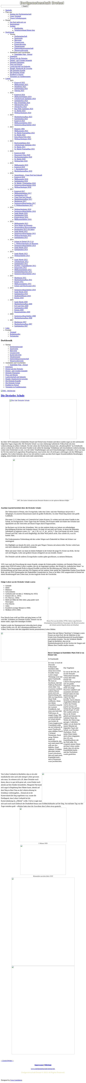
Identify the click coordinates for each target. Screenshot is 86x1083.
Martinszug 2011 (20, 278)
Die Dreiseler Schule (17, 72)
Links (7, 328)
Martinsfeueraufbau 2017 (23, 199)
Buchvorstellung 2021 (22, 143)
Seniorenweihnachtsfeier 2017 (25, 203)
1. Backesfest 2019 (21, 169)
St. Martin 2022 (19, 135)
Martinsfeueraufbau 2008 (23, 318)
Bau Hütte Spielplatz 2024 (23, 109)
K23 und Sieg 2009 (21, 306)
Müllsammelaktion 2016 (22, 219)
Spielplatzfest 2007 (21, 326)
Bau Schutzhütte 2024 (22, 103)
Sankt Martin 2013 (21, 254)
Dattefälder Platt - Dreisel (23, 54)
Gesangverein (19, 42)
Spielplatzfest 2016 (21, 215)
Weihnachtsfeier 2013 (22, 256)
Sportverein (18, 38)
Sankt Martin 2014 (21, 248)
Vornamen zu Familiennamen (20, 76)
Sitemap (47, 1065)
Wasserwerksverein (21, 50)
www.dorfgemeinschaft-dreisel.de (43, 1069)
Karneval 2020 (19, 153)
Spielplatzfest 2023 (21, 119)
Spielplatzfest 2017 (21, 195)
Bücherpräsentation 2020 (23, 157)
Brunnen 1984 (19, 129)
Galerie (8, 78)
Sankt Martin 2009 (21, 302)
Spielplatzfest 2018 (21, 181)
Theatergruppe (19, 46)
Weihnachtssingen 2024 (22, 113)
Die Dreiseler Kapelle (17, 70)
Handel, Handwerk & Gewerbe (21, 68)
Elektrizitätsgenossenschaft (23, 48)
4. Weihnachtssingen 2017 (23, 205)
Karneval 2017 (19, 191)
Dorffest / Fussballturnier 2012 (25, 266)
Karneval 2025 (19, 83)
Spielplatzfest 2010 (21, 294)
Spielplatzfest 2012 (21, 264)
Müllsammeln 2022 (21, 131)
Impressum (39, 1065)
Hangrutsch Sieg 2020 (22, 155)
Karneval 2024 (19, 95)
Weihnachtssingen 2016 (22, 209)
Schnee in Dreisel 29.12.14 (23, 241)
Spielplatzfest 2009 (21, 308)
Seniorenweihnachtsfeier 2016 (25, 211)
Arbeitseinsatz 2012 (21, 262)
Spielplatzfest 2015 (21, 237)
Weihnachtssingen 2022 (22, 139)
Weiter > (11, 1061)
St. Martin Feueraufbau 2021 (24, 149)
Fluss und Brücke (16, 64)
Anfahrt (12, 26)
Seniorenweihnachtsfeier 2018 (25, 185)
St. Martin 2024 (19, 111)
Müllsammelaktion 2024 (22, 97)
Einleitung (13, 56)
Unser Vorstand (15, 16)
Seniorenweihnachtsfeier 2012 (25, 274)
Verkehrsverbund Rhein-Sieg (24, 30)
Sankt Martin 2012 (21, 260)
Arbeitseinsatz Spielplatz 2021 (25, 145)
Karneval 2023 (19, 121)
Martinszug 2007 (20, 322)
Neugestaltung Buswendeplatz (25, 227)
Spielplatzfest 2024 (21, 101)
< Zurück (4, 1061)
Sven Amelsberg (16, 1080)
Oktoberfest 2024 (20, 107)
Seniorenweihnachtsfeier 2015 (25, 233)
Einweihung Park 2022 (22, 137)
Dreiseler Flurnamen (17, 62)
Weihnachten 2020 (21, 161)
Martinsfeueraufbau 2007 (23, 324)
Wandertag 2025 (20, 87)
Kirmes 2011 (18, 282)
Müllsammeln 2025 (21, 85)
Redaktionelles (15, 334)
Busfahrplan (18, 28)
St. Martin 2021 (19, 147)
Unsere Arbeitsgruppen (18, 18)
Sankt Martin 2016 (21, 213)
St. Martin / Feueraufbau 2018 (25, 183)
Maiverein (18, 40)
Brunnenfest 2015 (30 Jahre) (24, 229)
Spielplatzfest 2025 (21, 89)
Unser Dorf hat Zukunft (22, 197)
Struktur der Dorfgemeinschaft (20, 14)
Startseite (8, 10)
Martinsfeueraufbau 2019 (23, 171)
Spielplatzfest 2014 (21, 250)
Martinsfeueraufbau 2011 (23, 280)
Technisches (14, 336)
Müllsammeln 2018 (21, 179)
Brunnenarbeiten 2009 (22, 312)
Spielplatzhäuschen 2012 (23, 272)
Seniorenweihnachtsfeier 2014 (25, 245)
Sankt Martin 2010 (21, 292)
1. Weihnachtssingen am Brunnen (26, 243)
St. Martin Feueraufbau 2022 (24, 133)
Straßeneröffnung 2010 (22, 296)
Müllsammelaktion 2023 (22, 123)
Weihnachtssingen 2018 (22, 187)
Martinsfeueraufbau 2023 (23, 117)
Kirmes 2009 (19, 310)
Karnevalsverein (20, 44)
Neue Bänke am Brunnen (23, 225)
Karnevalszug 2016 (21, 217)
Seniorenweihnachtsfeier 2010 (25, 290)
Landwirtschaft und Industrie (20, 66)
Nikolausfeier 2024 (21, 105)
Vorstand (13, 332)
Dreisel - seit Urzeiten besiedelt (21, 60)
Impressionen (14, 24)
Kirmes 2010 (19, 298)
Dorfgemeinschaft (20, 36)
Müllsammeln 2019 (21, 165)
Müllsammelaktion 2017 (22, 193)
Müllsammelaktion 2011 (22, 284)
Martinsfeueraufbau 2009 (23, 304)
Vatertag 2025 (19, 91)
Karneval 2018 (19, 177)
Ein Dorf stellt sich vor (18, 22)
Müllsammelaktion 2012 (22, 270)
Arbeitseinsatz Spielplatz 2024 (25, 99)
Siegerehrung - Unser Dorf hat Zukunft (28, 175)
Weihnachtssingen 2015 (22, 235)
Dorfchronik (9, 32)
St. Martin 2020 (19, 159)
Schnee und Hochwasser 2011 (25, 286)
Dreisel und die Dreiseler (18, 58)
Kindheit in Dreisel (16, 74)
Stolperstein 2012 (20, 268)
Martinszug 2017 (20, 201)
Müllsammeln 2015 (21, 223)
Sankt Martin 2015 (21, 231)
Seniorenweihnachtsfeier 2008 (25, 316)
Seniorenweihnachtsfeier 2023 (25, 125)
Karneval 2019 (19, 167)
